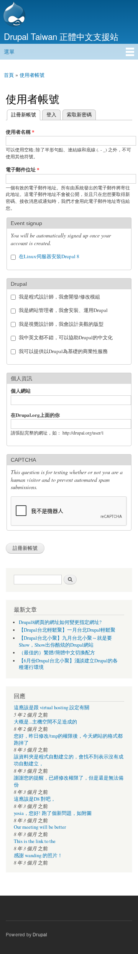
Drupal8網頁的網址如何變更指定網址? (60, 622)
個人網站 (21, 390)
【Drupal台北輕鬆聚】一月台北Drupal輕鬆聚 (67, 630)
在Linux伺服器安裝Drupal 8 (49, 256)
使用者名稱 (20, 131)
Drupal (40, 934)
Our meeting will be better (40, 827)
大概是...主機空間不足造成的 (45, 721)
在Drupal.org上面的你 (35, 414)
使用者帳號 (32, 74)
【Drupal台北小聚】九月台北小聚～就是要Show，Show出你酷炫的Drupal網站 (65, 641)
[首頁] (13, 15)
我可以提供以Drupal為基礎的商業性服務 (63, 351)
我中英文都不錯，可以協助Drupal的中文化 (66, 337)
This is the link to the (35, 841)
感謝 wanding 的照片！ (38, 855)
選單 (9, 51)
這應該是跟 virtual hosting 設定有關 (51, 707)
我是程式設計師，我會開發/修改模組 (59, 296)
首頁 (9, 74)
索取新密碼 (79, 114)
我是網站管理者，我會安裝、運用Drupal (63, 310)
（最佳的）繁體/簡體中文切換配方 (57, 652)
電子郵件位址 (22, 169)
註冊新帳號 (21, 114)
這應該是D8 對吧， (35, 799)
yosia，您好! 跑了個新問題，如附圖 (53, 813)
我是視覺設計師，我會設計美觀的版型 (61, 323)
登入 (51, 114)
